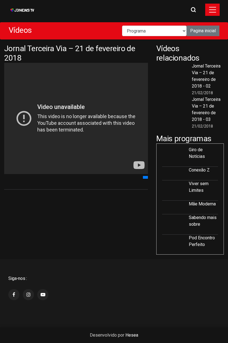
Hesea (131, 335)
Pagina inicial (203, 30)
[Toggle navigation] (212, 10)
